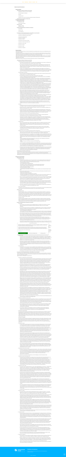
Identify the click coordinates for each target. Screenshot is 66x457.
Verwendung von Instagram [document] (22, 390)
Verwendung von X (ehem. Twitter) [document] (22, 43)
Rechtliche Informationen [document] (32, 449)
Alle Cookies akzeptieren (23, 233)
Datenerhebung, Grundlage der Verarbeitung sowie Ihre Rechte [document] (24, 10)
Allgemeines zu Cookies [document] (21, 25)
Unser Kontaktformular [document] (21, 31)
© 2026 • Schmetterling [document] (33, 455)
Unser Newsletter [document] (20, 28)
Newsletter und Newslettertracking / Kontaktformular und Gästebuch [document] (25, 27)
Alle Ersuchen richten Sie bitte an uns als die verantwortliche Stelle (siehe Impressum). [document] (29, 113)
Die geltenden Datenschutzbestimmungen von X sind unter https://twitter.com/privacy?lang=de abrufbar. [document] (31, 389)
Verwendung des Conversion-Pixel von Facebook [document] (24, 40)
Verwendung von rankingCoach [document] (22, 47)
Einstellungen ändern (42, 233)
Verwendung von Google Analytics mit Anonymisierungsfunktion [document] (25, 257)
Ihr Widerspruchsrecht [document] (21, 121)
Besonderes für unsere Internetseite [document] (20, 156)
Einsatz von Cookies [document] (19, 24)
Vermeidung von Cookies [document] (21, 26)
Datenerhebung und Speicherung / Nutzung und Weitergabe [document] (25, 11)
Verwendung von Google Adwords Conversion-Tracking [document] (25, 35)
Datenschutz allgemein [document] (18, 9)
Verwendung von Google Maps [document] (22, 317)
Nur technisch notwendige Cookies (33, 233)
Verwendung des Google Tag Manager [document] (23, 310)
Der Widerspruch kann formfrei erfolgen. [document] (24, 129)
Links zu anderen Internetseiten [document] (22, 23)
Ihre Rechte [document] (20, 14)
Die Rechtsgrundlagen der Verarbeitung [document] (23, 72)
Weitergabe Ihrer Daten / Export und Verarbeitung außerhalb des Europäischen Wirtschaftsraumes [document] (29, 17)
